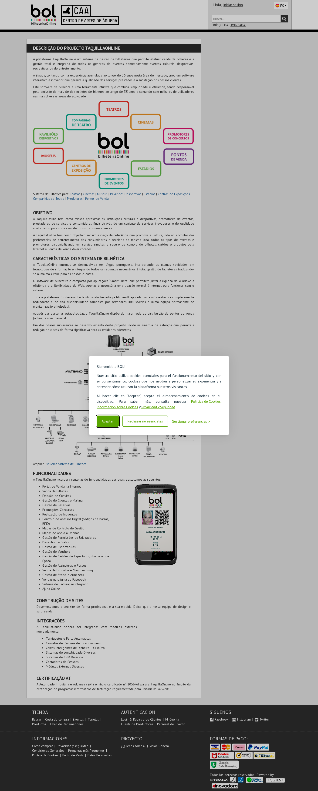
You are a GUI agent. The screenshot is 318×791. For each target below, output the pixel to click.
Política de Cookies (206, 401)
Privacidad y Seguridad (158, 407)
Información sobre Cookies (117, 407)
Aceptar (108, 421)
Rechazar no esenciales (145, 421)
